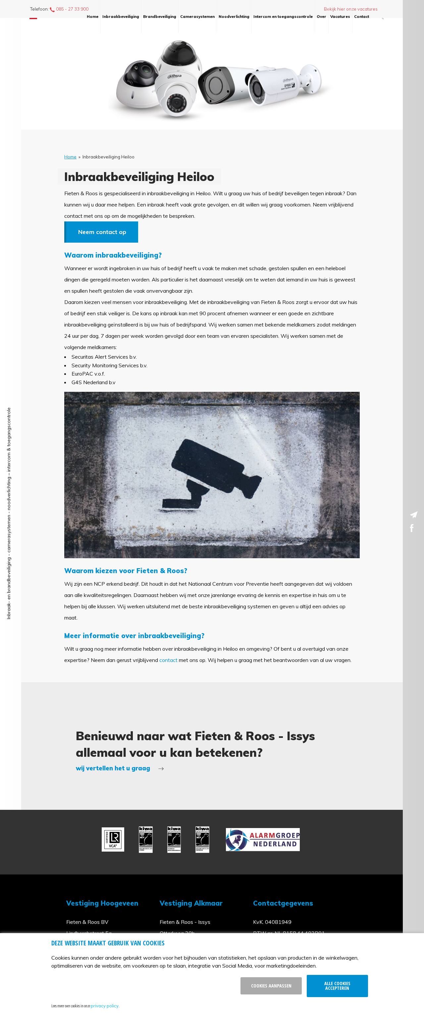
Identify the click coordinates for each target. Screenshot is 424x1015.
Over (321, 16)
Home (92, 16)
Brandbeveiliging (159, 16)
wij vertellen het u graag (114, 768)
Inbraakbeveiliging (120, 16)
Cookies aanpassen (271, 986)
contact (168, 660)
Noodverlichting (234, 16)
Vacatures (340, 16)
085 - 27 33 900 (71, 9)
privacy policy (105, 1005)
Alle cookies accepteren (337, 985)
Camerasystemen (197, 16)
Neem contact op (102, 232)
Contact (361, 16)
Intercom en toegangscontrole (283, 16)
